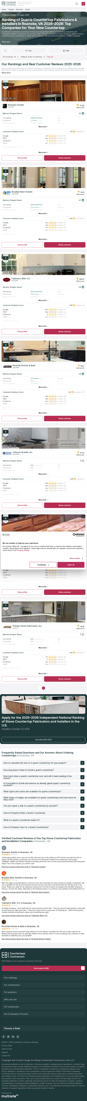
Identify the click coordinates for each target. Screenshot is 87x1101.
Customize (41, 565)
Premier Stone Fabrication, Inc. (27, 626)
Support (5, 1052)
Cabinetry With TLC (20, 279)
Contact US (6, 1056)
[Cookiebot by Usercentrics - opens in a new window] (74, 535)
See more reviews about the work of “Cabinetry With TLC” (25, 916)
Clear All (50, 57)
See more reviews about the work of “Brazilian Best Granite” (26, 892)
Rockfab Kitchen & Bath (24, 366)
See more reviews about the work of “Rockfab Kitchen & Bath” (26, 939)
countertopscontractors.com (69, 1069)
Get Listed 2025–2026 (43, 740)
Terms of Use (7, 1049)
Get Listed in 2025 (41, 968)
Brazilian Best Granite (22, 192)
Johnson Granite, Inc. (23, 452)
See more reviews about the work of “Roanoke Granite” (24, 867)
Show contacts (65, 158)
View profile (22, 158)
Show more (6, 42)
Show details (75, 558)
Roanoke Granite (16, 105)
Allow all (71, 565)
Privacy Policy (7, 1046)
